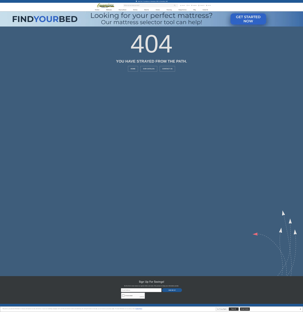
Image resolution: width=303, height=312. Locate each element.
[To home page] (105, 5)
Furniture (97, 9)
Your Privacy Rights (222, 309)
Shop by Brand (122, 9)
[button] (181, 5)
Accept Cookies (245, 309)
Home (133, 69)
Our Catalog (149, 69)
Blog (194, 9)
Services (135, 9)
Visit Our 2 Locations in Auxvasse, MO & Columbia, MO (152, 1)
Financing (169, 9)
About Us (146, 9)
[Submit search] (174, 5)
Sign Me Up (172, 290)
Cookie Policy (138, 308)
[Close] (300, 309)
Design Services (182, 9)
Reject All (233, 309)
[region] (151, 309)
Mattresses (109, 9)
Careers (158, 9)
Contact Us (205, 9)
